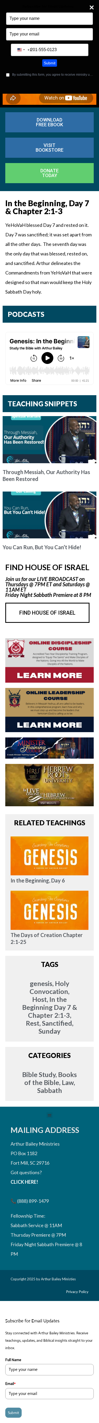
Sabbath (49, 1090)
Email (10, 1383)
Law (68, 1082)
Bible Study (38, 1074)
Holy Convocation (49, 987)
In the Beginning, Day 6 (38, 880)
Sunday (49, 1031)
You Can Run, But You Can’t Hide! (42, 547)
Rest (32, 1023)
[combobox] (23, 50)
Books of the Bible (50, 1078)
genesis (41, 983)
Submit (49, 63)
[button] (49, 1115)
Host (39, 999)
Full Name (13, 1359)
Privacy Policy (77, 1292)
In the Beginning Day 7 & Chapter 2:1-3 (49, 1007)
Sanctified (57, 1023)
